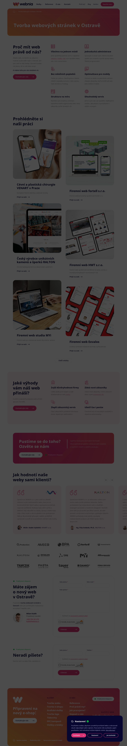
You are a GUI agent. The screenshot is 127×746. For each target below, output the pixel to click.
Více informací (110, 730)
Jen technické (111, 735)
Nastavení (94, 735)
